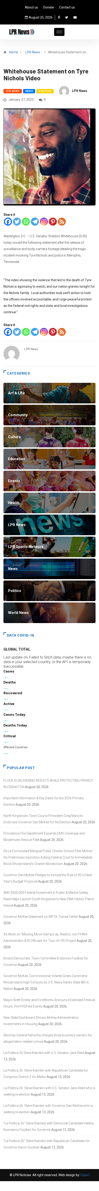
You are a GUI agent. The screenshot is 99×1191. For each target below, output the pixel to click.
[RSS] (62, 222)
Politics (45, 91)
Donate (48, 7)
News (29, 91)
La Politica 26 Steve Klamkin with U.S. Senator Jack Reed (43, 1053)
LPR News (33, 52)
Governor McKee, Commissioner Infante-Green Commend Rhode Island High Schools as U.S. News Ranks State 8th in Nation (46, 982)
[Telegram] (35, 222)
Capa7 (84, 1175)
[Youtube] (75, 17)
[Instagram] (44, 222)
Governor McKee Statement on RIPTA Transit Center (40, 916)
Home (13, 52)
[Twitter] (66, 17)
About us (31, 7)
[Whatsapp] (26, 222)
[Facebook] (59, 17)
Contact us (67, 7)
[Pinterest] (53, 222)
